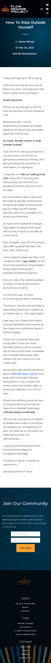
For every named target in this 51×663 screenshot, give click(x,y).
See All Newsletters (25, 53)
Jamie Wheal (26, 41)
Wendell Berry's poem (25, 373)
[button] (41, 9)
